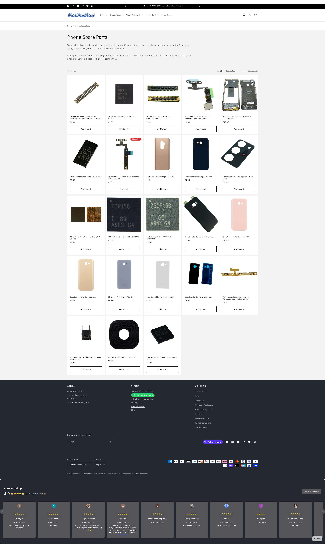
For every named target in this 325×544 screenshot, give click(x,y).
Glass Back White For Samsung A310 (159, 297)
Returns (198, 396)
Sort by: (220, 71)
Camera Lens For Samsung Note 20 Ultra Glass (238, 178)
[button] (103, 15)
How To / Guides (201, 427)
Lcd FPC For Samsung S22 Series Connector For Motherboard (158, 117)
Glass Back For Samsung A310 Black (198, 297)
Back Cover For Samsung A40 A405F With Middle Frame (238, 117)
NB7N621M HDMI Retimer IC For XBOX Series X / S (122, 117)
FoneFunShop (77, 473)
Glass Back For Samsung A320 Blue (121, 297)
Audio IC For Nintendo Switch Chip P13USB (86, 177)
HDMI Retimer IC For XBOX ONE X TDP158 (123, 237)
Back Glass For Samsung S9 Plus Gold (160, 177)
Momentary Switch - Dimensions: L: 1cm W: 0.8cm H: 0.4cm (86, 358)
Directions (199, 414)
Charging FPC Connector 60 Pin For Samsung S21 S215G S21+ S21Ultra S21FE (85, 117)
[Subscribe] (110, 442)
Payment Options (202, 418)
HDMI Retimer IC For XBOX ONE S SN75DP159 (158, 238)
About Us (135, 402)
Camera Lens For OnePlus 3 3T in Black (122, 357)
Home (69, 26)
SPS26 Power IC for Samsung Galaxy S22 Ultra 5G (85, 238)
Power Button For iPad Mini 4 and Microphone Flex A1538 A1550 (197, 117)
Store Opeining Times (203, 409)
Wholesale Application (204, 405)
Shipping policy (126, 473)
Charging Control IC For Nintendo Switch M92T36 (161, 358)
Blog (133, 410)
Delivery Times (201, 391)
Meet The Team (138, 406)
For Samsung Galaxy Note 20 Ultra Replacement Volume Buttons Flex (236, 298)
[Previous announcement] (125, 6)
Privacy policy (100, 473)
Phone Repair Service (106, 58)
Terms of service (113, 473)
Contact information (141, 473)
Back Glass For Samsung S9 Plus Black (199, 237)
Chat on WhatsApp (144, 395)
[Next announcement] (199, 6)
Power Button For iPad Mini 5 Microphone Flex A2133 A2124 (123, 178)
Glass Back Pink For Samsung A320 (236, 237)
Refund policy (88, 473)
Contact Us (199, 400)
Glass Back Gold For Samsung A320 (83, 297)
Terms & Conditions (203, 423)
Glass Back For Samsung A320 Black (198, 177)
